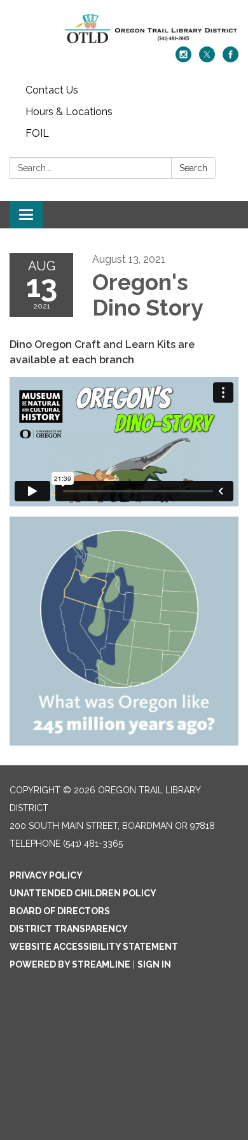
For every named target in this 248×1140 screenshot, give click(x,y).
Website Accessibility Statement (94, 947)
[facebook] (230, 59)
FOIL (37, 133)
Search (193, 168)
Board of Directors (60, 911)
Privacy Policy (46, 875)
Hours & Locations (69, 112)
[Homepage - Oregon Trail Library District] (124, 29)
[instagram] (183, 59)
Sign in (154, 964)
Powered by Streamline (70, 964)
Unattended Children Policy (83, 893)
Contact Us (51, 90)
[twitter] (207, 59)
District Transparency (69, 929)
